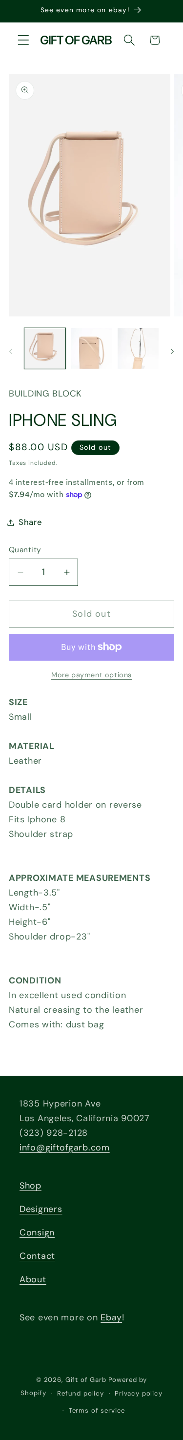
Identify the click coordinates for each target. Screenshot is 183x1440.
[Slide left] (10, 351)
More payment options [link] (91, 674)
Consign (37, 1232)
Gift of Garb (85, 1380)
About (33, 1279)
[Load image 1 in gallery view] (44, 348)
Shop (30, 1185)
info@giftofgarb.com (65, 1147)
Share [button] (30, 522)
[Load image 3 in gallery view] (138, 348)
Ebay (111, 1317)
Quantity (25, 550)
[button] (24, 40)
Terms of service (97, 1410)
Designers (41, 1209)
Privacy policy (139, 1393)
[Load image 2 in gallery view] (91, 348)
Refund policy (80, 1393)
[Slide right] (172, 351)
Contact (37, 1256)
